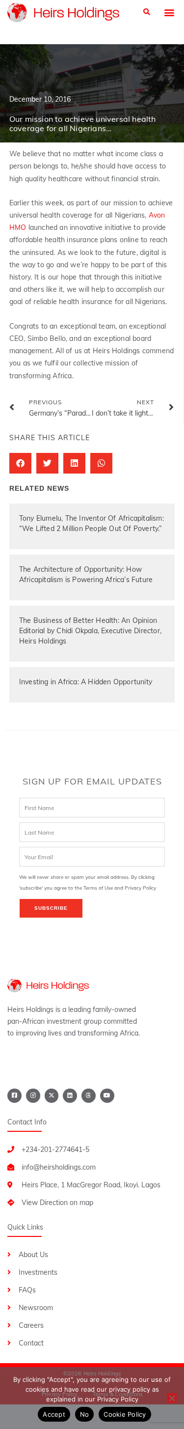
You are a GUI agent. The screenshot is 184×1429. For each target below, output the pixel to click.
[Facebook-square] (14, 1096)
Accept (54, 1414)
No (84, 1414)
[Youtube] (107, 1096)
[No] (172, 1398)
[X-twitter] (52, 1096)
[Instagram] (33, 1096)
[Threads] (88, 1096)
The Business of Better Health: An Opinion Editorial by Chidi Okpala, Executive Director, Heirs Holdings (90, 630)
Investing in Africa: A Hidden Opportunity (85, 681)
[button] (147, 12)
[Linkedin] (70, 1096)
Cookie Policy (125, 1414)
